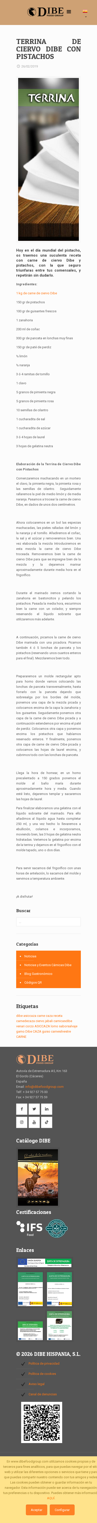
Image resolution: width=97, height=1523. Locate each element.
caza (49, 1016)
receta (57, 1016)
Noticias (30, 956)
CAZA (37, 1031)
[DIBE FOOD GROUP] (45, 13)
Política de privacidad (44, 1363)
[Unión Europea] (44, 1268)
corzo (29, 1026)
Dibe (28, 1031)
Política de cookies (42, 1374)
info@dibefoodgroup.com (44, 1087)
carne (41, 1016)
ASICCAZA (42, 1026)
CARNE (21, 1037)
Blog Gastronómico (38, 974)
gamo (20, 1031)
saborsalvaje (68, 1026)
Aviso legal (37, 1384)
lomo (54, 1026)
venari (20, 1026)
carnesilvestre (61, 1031)
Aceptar (36, 1510)
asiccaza (29, 1016)
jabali (49, 1021)
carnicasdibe (62, 1021)
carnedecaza (25, 1021)
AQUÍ (50, 1498)
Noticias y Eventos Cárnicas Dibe (47, 965)
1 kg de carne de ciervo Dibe (36, 293)
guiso (46, 1031)
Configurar (62, 1510)
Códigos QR (33, 982)
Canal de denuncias (43, 1394)
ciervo (40, 1021)
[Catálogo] (38, 1206)
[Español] (86, 14)
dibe (19, 1016)
